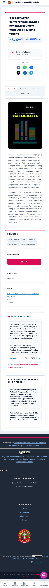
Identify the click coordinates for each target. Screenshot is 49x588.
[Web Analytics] (3, 470)
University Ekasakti (13, 445)
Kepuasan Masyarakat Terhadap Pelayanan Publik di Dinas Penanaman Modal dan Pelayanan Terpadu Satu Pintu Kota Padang (24, 350)
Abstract (11, 89)
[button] (43, 575)
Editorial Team (24, 516)
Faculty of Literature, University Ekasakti (30, 443)
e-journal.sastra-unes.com (32, 445)
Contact (24, 520)
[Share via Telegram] (31, 73)
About (24, 509)
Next (38, 358)
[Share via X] (18, 73)
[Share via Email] (18, 67)
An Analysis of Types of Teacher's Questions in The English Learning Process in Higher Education (23, 330)
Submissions (24, 512)
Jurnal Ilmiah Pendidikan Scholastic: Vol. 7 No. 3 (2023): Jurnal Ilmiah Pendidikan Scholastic (23, 335)
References (37, 89)
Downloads (25, 93)
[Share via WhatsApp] (25, 67)
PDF (25, 262)
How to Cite (24, 89)
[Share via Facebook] (31, 67)
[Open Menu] (4, 2)
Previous (13, 358)
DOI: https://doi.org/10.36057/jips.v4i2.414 (26, 40)
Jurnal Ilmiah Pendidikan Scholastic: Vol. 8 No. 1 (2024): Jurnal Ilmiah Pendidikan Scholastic (23, 402)
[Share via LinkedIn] (25, 73)
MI (28, 577)
